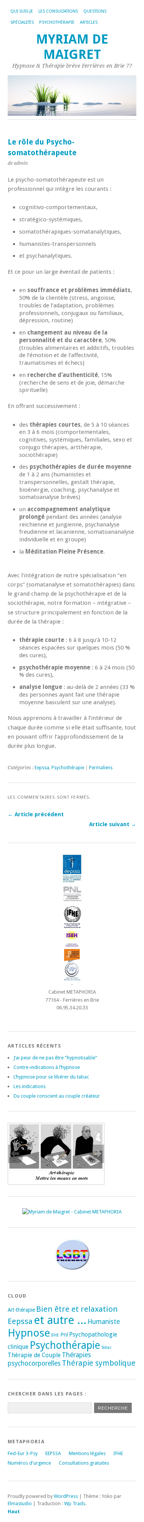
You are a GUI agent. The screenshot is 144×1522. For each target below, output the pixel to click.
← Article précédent (36, 814)
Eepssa (42, 767)
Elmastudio (20, 1503)
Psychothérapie (67, 767)
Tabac (106, 1347)
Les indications (29, 1086)
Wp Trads (74, 1503)
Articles (89, 22)
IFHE (55, 1335)
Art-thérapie (21, 1310)
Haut (14, 1511)
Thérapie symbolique (99, 1363)
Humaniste (104, 1321)
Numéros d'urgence (29, 1463)
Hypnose (29, 1333)
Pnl (64, 1335)
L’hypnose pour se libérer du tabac (51, 1077)
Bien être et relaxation (77, 1309)
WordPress (66, 1496)
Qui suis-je (21, 11)
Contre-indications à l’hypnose (46, 1067)
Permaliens (101, 767)
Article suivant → (112, 824)
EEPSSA (53, 1453)
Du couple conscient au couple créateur (56, 1096)
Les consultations (58, 11)
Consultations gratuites (84, 1463)
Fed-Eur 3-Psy (23, 1453)
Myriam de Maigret (72, 47)
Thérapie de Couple (34, 1355)
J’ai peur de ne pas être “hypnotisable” (55, 1058)
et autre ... (60, 1320)
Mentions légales (87, 1453)
